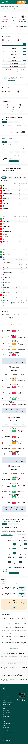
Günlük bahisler (6, 716)
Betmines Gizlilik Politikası (8, 696)
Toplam (4, 122)
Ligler (4, 708)
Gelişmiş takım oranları (7, 730)
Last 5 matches (5, 314)
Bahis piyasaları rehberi (8, 702)
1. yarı (10, 122)
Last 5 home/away (17, 314)
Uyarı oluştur (12, 80)
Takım (17, 581)
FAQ (4, 700)
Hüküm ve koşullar (6, 695)
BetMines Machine (6, 712)
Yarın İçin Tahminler (7, 739)
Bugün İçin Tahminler (7, 737)
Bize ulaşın (5, 698)
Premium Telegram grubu (8, 732)
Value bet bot (6, 727)
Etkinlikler (5, 581)
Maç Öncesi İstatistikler (13, 31)
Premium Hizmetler (6, 720)
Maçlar (2, 6)
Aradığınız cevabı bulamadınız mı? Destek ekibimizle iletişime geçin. (14, 656)
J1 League (6, 6)
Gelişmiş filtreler (6, 710)
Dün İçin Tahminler (6, 740)
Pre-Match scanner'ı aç (14, 161)
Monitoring (5, 725)
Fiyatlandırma (5, 718)
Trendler (24, 31)
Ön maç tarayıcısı (6, 723)
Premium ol (14, 607)
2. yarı (16, 122)
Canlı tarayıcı (5, 721)
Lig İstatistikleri (6, 714)
